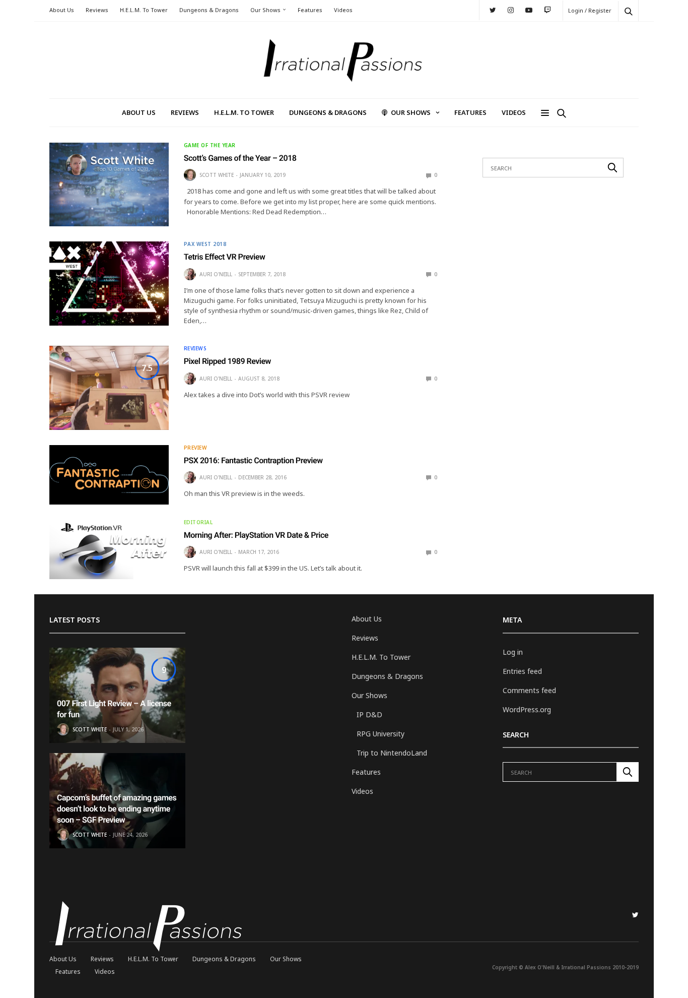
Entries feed (522, 671)
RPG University (380, 733)
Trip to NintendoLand (392, 753)
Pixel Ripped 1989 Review (227, 361)
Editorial (198, 522)
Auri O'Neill (215, 274)
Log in (513, 652)
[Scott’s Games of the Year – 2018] (109, 184)
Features (310, 10)
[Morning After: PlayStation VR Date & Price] (109, 549)
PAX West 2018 (205, 243)
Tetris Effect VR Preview (224, 257)
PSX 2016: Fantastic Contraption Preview (253, 460)
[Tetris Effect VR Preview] (109, 283)
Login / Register (589, 10)
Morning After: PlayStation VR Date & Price (256, 535)
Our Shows (265, 10)
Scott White (216, 174)
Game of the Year (210, 145)
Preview (196, 447)
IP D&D (369, 714)
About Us (61, 10)
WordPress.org (527, 709)
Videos (343, 10)
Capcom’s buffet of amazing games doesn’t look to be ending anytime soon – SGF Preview (116, 809)
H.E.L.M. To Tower (144, 10)
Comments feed (529, 690)
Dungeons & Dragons (209, 10)
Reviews (97, 10)
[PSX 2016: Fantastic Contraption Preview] (109, 475)
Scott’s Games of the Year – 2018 (240, 158)
